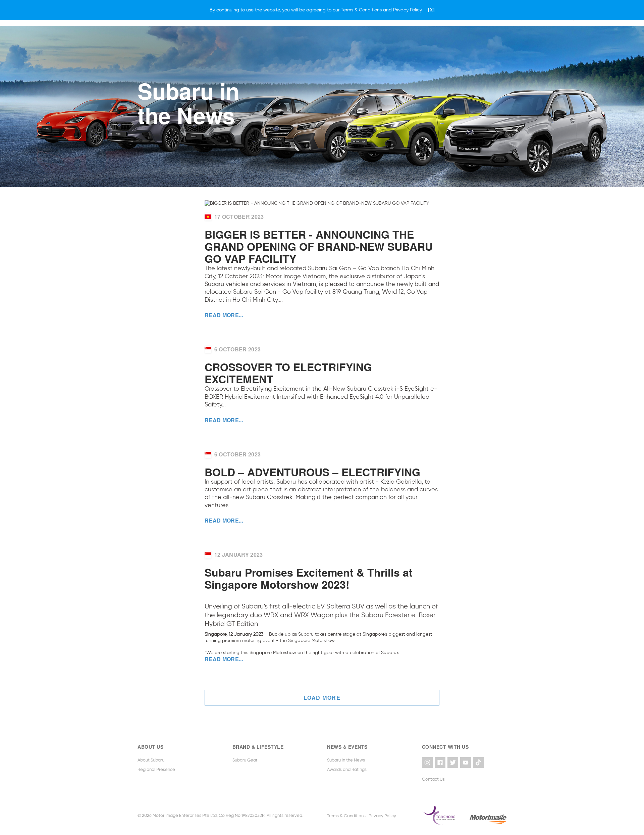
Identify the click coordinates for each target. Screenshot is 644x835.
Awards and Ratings (347, 769)
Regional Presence (156, 769)
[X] (431, 9)
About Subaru (151, 760)
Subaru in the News (346, 760)
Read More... (224, 315)
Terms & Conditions (346, 815)
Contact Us (433, 779)
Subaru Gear (244, 760)
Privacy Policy (382, 815)
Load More (322, 697)
